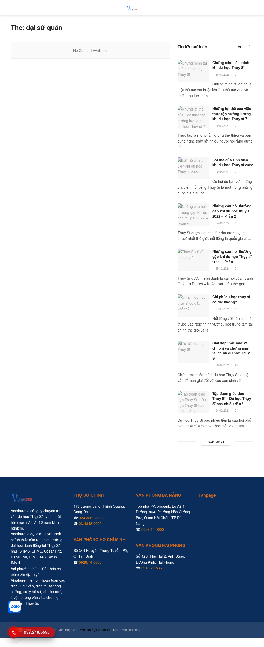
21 (236, 365)
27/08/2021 (222, 309)
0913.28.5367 (152, 567)
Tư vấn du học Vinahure (94, 629)
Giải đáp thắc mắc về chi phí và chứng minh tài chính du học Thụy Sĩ (231, 350)
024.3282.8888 (91, 517)
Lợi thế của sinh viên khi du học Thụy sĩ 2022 (232, 162)
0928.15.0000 (152, 529)
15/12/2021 (222, 268)
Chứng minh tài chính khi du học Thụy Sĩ (230, 65)
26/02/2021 (222, 365)
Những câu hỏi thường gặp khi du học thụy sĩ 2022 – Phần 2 (232, 210)
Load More (215, 442)
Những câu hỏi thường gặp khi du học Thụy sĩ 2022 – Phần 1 (232, 256)
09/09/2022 (222, 125)
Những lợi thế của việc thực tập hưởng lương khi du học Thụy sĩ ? (231, 113)
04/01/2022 (222, 223)
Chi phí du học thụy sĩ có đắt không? (231, 299)
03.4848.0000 (90, 523)
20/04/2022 (222, 172)
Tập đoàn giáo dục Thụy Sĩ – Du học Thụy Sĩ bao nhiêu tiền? (231, 398)
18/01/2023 (222, 74)
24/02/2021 (222, 410)
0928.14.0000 (90, 562)
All (241, 46)
